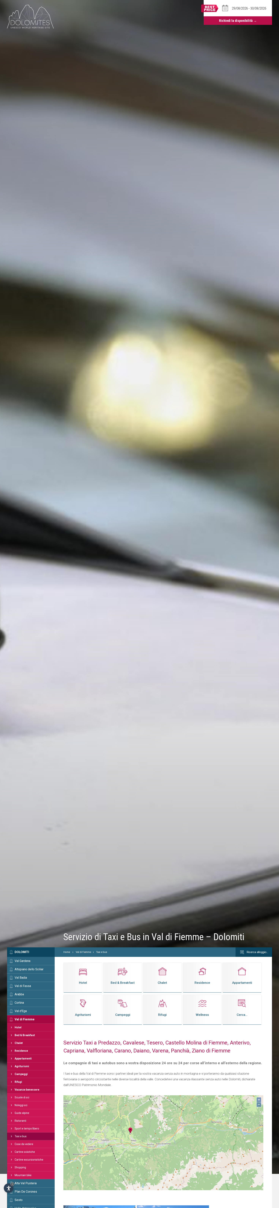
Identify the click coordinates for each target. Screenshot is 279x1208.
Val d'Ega (21, 1011)
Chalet (19, 1042)
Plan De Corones (26, 1191)
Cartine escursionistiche (29, 1159)
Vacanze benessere (27, 1089)
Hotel (18, 1027)
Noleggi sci (21, 1105)
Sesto (19, 1200)
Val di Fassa (23, 986)
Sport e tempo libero (27, 1128)
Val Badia (21, 977)
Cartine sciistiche (25, 1151)
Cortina (19, 1002)
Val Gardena (22, 961)
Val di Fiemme (25, 1019)
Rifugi (18, 1081)
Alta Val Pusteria (26, 1183)
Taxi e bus (21, 1136)
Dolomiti (22, 952)
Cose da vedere (24, 1144)
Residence (21, 1050)
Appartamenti (23, 1058)
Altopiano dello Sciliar (29, 969)
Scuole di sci (22, 1097)
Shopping (20, 1167)
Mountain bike (23, 1175)
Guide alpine (22, 1112)
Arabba (19, 994)
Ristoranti (20, 1120)
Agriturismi (22, 1066)
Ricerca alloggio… (257, 952)
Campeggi (21, 1074)
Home (66, 952)
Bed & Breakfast (25, 1035)
